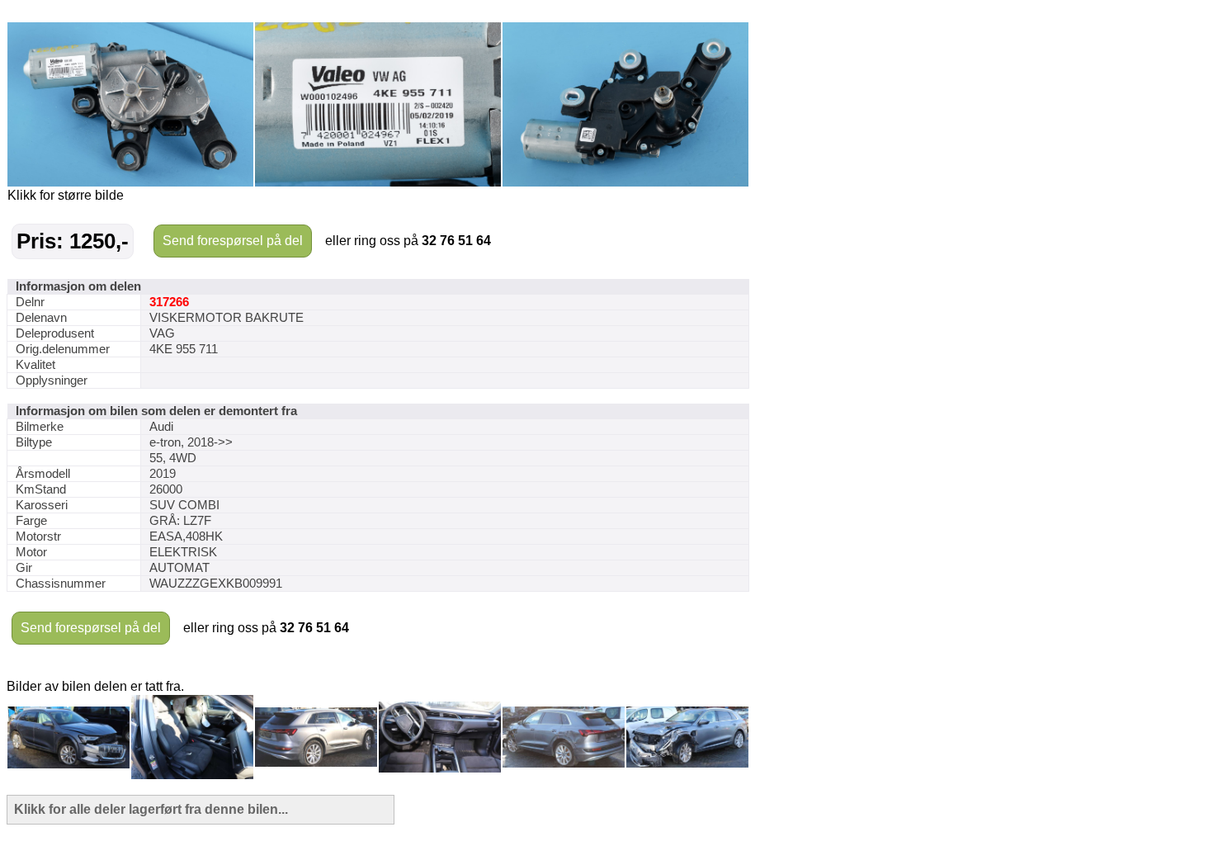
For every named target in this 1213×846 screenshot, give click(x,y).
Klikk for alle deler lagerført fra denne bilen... (151, 809)
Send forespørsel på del (233, 241)
